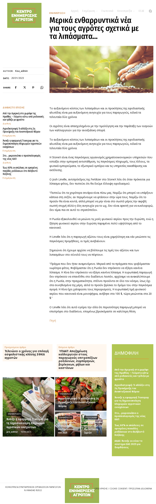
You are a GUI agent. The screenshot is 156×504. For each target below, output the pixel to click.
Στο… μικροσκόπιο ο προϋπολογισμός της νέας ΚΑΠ (22, 157)
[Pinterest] (33, 87)
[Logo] (82, 490)
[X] (24, 87)
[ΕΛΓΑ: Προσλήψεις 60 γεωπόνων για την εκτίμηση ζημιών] (94, 424)
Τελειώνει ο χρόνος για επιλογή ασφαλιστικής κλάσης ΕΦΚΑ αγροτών (27, 355)
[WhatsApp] (42, 87)
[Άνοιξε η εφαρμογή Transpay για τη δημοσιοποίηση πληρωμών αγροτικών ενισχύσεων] (28, 407)
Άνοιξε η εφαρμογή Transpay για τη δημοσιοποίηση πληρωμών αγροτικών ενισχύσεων (22, 144)
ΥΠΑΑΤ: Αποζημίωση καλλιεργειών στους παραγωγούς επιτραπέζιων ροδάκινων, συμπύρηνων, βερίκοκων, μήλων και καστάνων (78, 360)
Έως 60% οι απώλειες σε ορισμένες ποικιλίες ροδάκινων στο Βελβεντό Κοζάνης (20, 171)
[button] (150, 11)
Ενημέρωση (9, 135)
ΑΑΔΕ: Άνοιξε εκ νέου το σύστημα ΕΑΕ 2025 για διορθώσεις (128, 444)
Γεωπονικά (91, 418)
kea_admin (21, 71)
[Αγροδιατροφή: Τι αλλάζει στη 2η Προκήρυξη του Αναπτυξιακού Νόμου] (81, 394)
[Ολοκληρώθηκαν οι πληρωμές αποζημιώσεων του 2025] (67, 424)
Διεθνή (7, 123)
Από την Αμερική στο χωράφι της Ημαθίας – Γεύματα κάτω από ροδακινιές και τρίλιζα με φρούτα (23, 116)
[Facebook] (15, 87)
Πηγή (52, 320)
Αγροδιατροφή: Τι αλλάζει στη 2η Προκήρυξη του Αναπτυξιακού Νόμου (21, 130)
